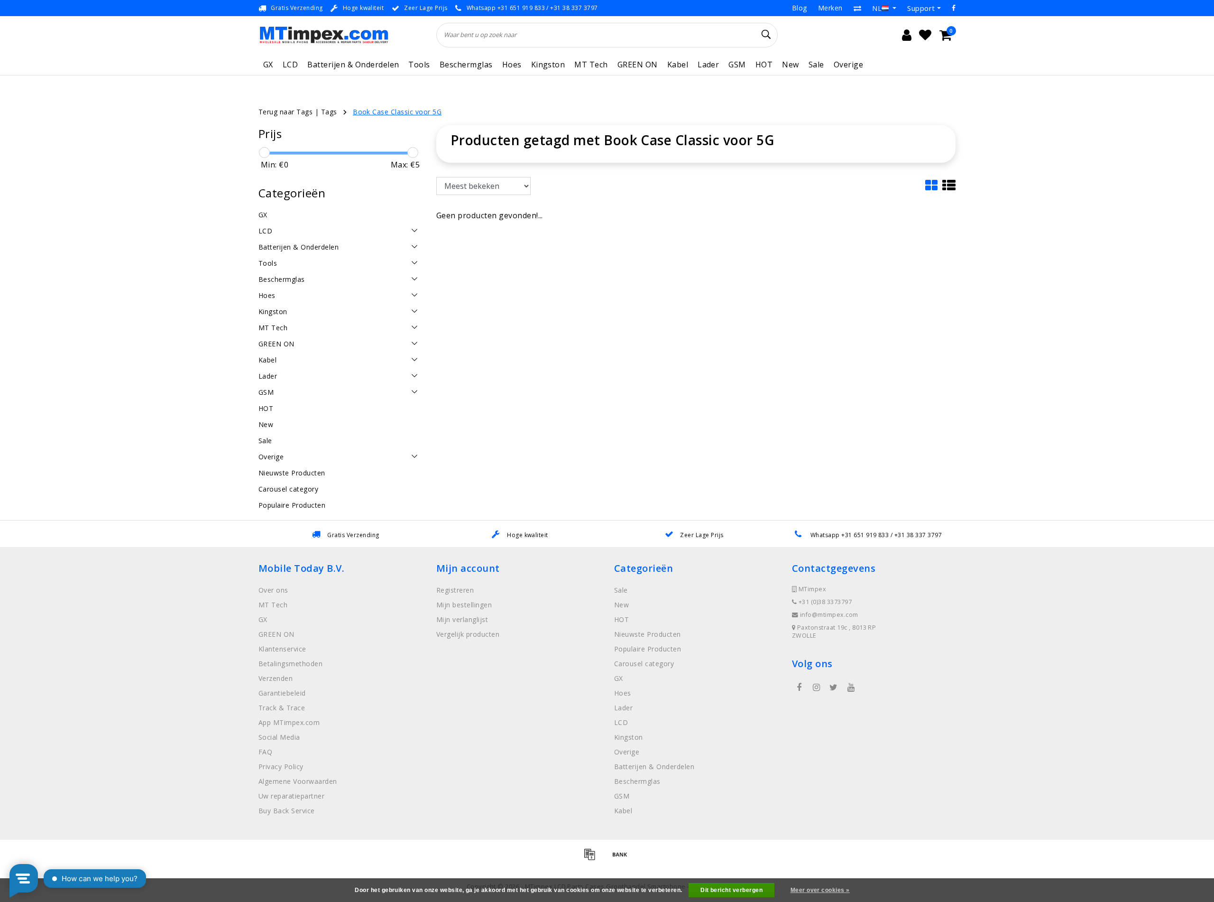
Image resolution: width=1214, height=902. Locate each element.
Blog (799, 7)
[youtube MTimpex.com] (851, 687)
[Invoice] (593, 858)
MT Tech (590, 64)
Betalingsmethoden (290, 663)
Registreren (455, 590)
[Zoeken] (766, 34)
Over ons (273, 590)
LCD (290, 64)
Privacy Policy (281, 766)
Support (921, 8)
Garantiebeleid (282, 692)
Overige (848, 64)
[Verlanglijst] (925, 35)
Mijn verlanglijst (462, 619)
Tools (419, 64)
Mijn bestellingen (464, 604)
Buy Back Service (286, 810)
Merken (830, 7)
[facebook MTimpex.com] (799, 687)
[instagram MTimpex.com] (816, 687)
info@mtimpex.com (829, 615)
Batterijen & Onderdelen (353, 64)
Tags (329, 111)
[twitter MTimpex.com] (834, 687)
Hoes (512, 64)
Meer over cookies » (820, 890)
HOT (764, 64)
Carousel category (644, 663)
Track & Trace (281, 707)
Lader (708, 64)
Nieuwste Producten (647, 634)
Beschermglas (466, 64)
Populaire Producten (647, 648)
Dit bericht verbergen (731, 890)
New (790, 64)
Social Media (279, 737)
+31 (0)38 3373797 (824, 602)
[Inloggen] (906, 35)
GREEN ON (637, 64)
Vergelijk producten (467, 634)
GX (268, 64)
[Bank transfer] (622, 858)
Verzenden (275, 678)
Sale (816, 64)
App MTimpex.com (289, 722)
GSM (736, 64)
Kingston (548, 64)
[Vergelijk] (857, 8)
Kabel (677, 64)
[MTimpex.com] (323, 35)
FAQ (265, 751)
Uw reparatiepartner (291, 795)
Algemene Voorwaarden (297, 781)
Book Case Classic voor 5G (397, 111)
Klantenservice (282, 648)
